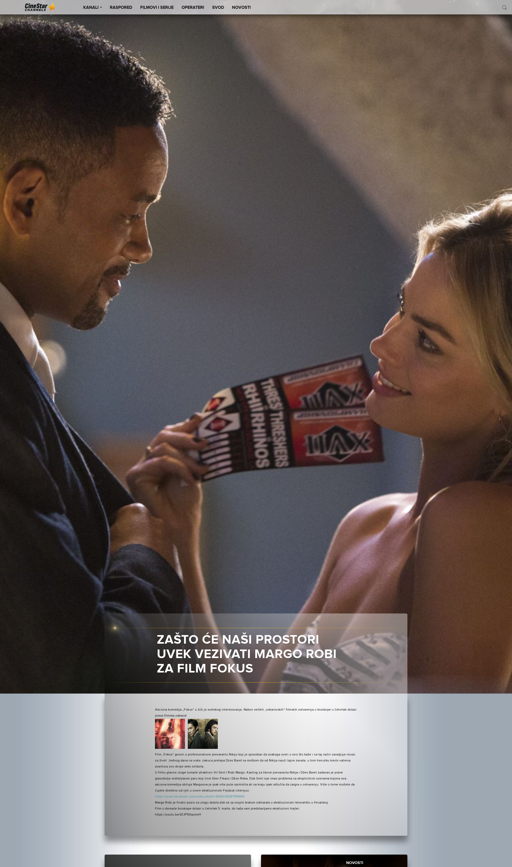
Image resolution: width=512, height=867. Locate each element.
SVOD (218, 7)
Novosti (241, 7)
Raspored (121, 7)
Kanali (91, 7)
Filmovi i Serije (157, 7)
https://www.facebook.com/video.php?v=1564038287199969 (199, 797)
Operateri (193, 7)
